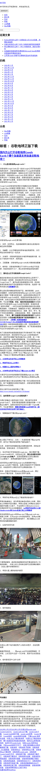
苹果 (6, 21)
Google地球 (7, 736)
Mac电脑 (7, 26)
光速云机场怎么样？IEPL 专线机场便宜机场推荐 (22, 44)
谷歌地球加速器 (9, 761)
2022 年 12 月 (9, 77)
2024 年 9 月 (8, 70)
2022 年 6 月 (8, 90)
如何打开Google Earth (13, 743)
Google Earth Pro (6, 732)
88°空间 (3, 3)
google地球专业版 (19, 736)
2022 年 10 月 (9, 81)
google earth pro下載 (20, 732)
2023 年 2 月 (8, 74)
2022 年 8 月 (8, 85)
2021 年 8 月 (8, 108)
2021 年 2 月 (8, 121)
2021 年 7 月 (8, 110)
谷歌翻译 (11, 287)
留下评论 (23, 767)
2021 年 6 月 (8, 112)
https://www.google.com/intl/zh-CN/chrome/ (15, 391)
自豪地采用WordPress (8, 770)
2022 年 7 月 (8, 88)
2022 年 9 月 (8, 83)
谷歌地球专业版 (24, 756)
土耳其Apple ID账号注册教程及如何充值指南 (20, 55)
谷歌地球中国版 (14, 758)
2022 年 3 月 (8, 97)
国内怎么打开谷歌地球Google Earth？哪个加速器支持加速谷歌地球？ (19, 155)
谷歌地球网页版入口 (12, 767)
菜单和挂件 (4, 11)
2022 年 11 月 (9, 79)
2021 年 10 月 (9, 103)
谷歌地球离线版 (24, 765)
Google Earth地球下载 (11, 734)
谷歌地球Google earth (20, 752)
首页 (6, 15)
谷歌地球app (15, 750)
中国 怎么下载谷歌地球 (15, 738)
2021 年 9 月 (8, 106)
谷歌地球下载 (21, 754)
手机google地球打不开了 (12, 745)
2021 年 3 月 (8, 119)
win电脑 (7, 24)
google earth (32, 729)
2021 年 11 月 (9, 101)
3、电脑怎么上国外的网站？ (10, 367)
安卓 (6, 19)
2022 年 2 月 (8, 99)
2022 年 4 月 (8, 94)
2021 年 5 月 (8, 115)
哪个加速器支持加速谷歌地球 (14, 741)
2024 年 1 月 (8, 72)
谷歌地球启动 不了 (24, 761)
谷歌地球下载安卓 (10, 756)
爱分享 (6, 17)
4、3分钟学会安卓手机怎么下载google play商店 (17, 371)
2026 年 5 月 (8, 65)
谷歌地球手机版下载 (11, 763)
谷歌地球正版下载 (10, 765)
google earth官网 (26, 734)
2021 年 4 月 (8, 117)
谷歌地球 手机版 (25, 747)
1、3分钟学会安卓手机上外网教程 (12, 359)
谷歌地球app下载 (28, 750)
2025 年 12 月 (9, 68)
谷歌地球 (13, 747)
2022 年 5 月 (8, 92)
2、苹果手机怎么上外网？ (9, 363)
